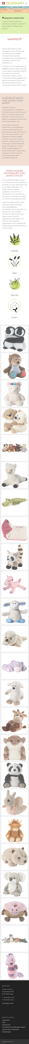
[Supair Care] (12, 3)
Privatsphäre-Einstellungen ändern (13, 1027)
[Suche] (22, 3)
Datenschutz (6, 1025)
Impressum (6, 1020)
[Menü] (26, 3)
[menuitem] (22, 3)
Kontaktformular (7, 1003)
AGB (3, 1022)
